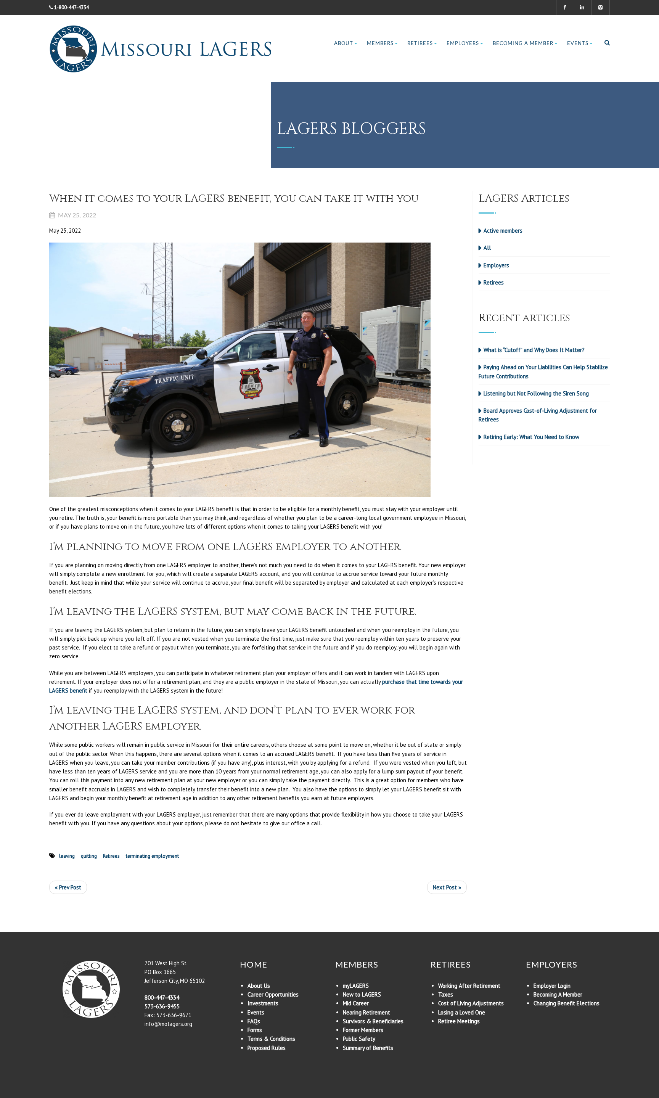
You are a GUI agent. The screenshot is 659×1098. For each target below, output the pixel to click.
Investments (263, 1003)
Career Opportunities (273, 994)
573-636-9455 (162, 1006)
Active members (503, 230)
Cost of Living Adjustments (471, 1003)
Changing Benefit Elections (567, 1003)
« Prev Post (68, 887)
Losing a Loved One (461, 1012)
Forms (255, 1030)
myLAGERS (356, 985)
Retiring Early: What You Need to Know (531, 436)
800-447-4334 (162, 997)
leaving (67, 856)
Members (380, 43)
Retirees (420, 43)
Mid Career (356, 1003)
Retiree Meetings (459, 1021)
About (343, 43)
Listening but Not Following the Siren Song (536, 393)
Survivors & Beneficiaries (373, 1021)
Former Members (363, 1030)
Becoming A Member (523, 43)
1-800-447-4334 (71, 7)
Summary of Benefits (368, 1047)
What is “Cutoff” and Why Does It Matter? (534, 350)
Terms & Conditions (271, 1038)
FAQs (254, 1021)
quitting (89, 856)
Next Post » (447, 887)
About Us (259, 985)
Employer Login (552, 985)
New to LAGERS (362, 994)
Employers (463, 43)
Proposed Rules (267, 1047)
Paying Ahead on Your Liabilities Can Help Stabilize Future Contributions (543, 371)
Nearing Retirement (366, 1012)
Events (577, 43)
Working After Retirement (469, 985)
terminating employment (152, 856)
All (487, 247)
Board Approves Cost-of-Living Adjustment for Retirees (538, 415)
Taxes (445, 994)
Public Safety (359, 1038)
